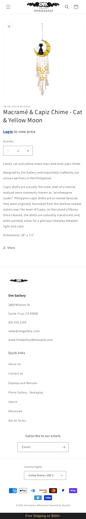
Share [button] (11, 247)
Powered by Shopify (59, 505)
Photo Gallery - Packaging (25, 392)
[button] (8, 6)
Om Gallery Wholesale (36, 505)
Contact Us (15, 373)
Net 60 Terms (17, 420)
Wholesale (15, 411)
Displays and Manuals (23, 383)
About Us (14, 364)
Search (13, 402)
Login (8, 131)
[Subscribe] (63, 447)
